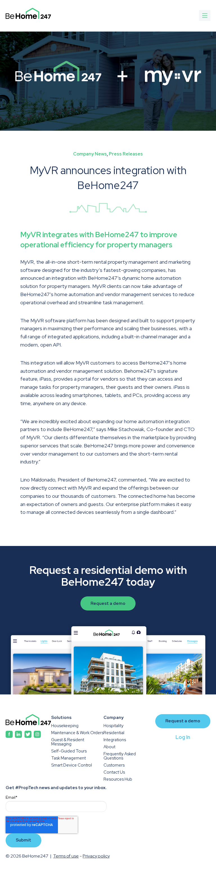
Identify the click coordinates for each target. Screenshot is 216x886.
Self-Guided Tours (69, 751)
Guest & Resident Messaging (67, 742)
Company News (90, 154)
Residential (114, 733)
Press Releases (126, 154)
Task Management (68, 758)
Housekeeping (64, 726)
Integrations (115, 740)
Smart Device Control (71, 765)
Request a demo (108, 603)
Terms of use (66, 856)
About (109, 747)
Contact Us (114, 772)
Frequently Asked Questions (120, 756)
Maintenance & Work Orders (77, 733)
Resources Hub (118, 779)
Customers (114, 765)
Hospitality (113, 726)
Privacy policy (96, 856)
